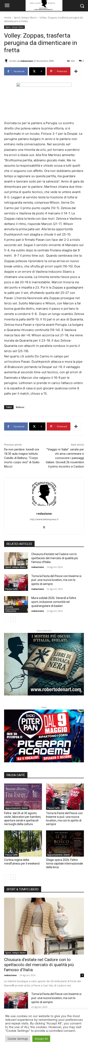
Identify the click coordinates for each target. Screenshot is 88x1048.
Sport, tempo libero (25, 17)
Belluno (20, 407)
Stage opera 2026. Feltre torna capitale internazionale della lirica (64, 863)
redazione (26, 60)
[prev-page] (6, 619)
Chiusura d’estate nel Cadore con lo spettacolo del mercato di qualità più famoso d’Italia (54, 558)
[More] (76, 71)
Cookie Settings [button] (18, 1038)
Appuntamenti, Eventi (16, 808)
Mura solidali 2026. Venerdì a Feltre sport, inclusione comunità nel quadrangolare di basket (53, 602)
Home (7, 17)
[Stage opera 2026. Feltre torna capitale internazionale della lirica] (65, 843)
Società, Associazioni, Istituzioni (12, 608)
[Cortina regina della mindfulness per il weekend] (23, 843)
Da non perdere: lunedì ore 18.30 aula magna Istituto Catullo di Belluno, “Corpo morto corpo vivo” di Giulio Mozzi (21, 458)
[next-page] (13, 619)
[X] (44, 526)
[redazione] (6, 61)
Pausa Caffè (11, 589)
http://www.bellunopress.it (44, 519)
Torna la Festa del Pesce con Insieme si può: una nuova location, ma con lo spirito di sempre (56, 580)
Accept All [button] (41, 1038)
